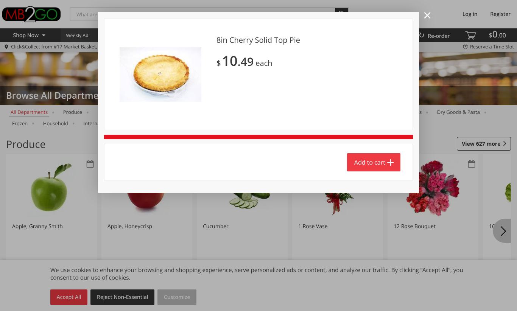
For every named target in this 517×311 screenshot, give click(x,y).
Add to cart (369, 162)
